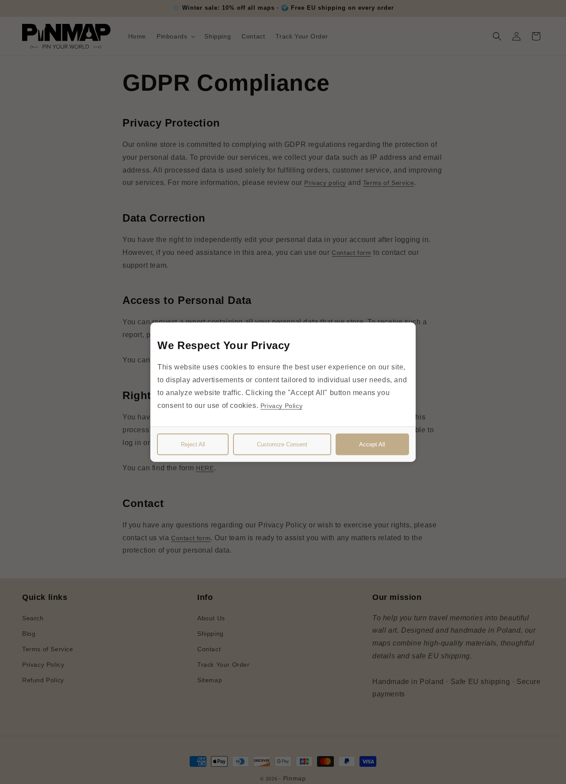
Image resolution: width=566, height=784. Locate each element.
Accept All (372, 444)
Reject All (193, 444)
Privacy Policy (281, 405)
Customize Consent (282, 444)
